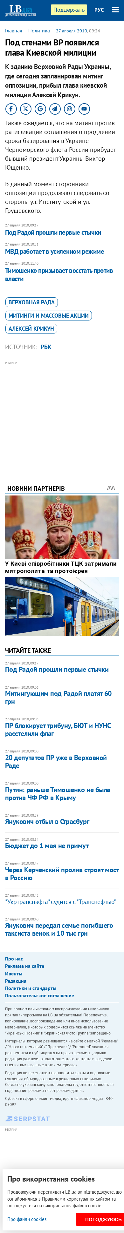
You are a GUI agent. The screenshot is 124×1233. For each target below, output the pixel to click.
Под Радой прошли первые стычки (53, 232)
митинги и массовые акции (49, 315)
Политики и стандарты (30, 988)
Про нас (14, 958)
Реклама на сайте (24, 966)
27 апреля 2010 (71, 31)
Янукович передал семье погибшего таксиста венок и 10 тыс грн (59, 929)
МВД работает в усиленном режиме (54, 251)
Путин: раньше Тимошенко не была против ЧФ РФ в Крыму (57, 793)
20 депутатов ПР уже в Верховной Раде (56, 761)
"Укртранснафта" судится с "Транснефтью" (60, 902)
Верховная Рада (32, 302)
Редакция (15, 981)
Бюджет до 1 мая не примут (47, 845)
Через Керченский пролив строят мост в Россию (62, 873)
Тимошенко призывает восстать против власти (59, 274)
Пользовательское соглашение (39, 995)
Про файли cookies (26, 1219)
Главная (13, 30)
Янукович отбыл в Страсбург (47, 821)
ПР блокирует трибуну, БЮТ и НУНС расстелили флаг (58, 729)
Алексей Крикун (31, 328)
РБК (46, 347)
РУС (99, 9)
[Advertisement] (62, 414)
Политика (39, 30)
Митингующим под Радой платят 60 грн (58, 697)
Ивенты (13, 973)
